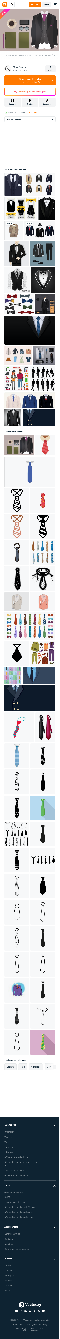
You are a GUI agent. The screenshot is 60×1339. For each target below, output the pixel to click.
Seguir (50, 70)
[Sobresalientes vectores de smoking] (13, 182)
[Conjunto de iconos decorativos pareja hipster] (39, 500)
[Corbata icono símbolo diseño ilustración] (16, 964)
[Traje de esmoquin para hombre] (16, 326)
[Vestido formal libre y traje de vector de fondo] (20, 231)
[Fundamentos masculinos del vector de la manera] (19, 611)
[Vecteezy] (4, 4)
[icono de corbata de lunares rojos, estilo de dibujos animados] (16, 714)
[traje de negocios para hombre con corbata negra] (17, 353)
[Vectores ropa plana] (18, 477)
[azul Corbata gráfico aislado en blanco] (29, 659)
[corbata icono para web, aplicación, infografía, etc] (14, 632)
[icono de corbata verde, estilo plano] (16, 1228)
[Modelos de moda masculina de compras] (16, 526)
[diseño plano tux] (16, 300)
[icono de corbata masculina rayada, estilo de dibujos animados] (19, 1065)
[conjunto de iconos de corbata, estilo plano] (38, 986)
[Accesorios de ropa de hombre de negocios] (15, 497)
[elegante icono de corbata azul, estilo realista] (37, 1093)
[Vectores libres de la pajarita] (19, 404)
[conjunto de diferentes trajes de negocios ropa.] (19, 277)
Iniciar (46, 4)
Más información (14, 118)
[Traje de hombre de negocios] (12, 565)
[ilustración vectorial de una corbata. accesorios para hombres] (16, 792)
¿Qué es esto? (31, 113)
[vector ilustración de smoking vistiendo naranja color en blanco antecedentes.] (16, 913)
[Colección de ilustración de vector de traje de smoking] (20, 206)
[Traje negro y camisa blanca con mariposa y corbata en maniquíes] (14, 425)
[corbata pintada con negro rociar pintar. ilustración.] (16, 844)
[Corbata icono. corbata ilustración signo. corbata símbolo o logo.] (16, 1124)
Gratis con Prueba (30, 80)
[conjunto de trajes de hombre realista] (29, 547)
